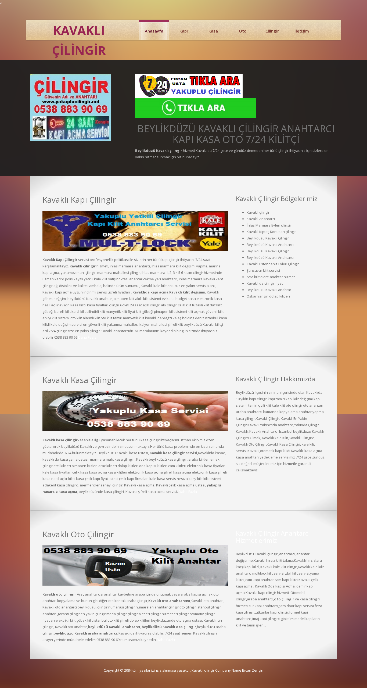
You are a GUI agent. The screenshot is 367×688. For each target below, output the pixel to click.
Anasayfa (154, 31)
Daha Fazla (87, 337)
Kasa (213, 31)
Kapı (183, 31)
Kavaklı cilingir (203, 670)
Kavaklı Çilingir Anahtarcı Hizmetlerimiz (273, 536)
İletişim (301, 31)
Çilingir (272, 31)
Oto (243, 31)
